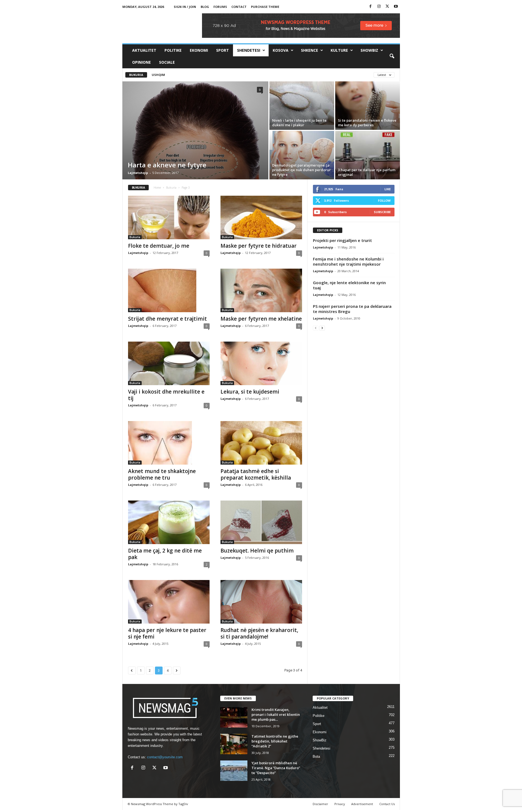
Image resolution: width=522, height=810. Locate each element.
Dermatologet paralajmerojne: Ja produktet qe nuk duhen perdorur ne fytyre (301, 170)
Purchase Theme (265, 7)
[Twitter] (387, 7)
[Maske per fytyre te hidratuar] (261, 217)
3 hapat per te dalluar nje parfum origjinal (366, 172)
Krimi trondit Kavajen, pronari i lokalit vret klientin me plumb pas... (275, 714)
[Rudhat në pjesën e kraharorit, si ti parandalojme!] (261, 602)
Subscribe (382, 212)
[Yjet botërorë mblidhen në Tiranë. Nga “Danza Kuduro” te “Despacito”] (233, 770)
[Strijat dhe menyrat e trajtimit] (169, 290)
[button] (392, 56)
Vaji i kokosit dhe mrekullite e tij (166, 395)
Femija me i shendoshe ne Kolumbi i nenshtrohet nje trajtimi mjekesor (348, 261)
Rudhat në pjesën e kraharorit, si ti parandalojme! (259, 633)
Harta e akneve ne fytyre (167, 164)
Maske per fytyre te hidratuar (258, 245)
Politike (173, 50)
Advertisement (362, 804)
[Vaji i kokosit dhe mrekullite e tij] (169, 363)
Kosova (280, 50)
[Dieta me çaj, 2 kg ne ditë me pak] (169, 522)
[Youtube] (396, 7)
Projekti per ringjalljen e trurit (342, 240)
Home (157, 187)
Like (387, 189)
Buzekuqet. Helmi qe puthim (257, 550)
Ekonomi (199, 50)
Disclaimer (320, 804)
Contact (239, 7)
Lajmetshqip (138, 173)
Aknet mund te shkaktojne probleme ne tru (162, 474)
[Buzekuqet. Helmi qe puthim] (261, 522)
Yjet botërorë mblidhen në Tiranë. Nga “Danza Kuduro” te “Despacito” (275, 767)
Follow (384, 200)
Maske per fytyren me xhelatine (261, 318)
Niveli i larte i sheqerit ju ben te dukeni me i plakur (299, 122)
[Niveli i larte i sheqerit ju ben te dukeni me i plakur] (301, 103)
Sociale (167, 62)
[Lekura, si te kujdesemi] (261, 363)
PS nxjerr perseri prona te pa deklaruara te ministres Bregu (352, 308)
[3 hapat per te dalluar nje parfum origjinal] (367, 155)
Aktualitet (144, 50)
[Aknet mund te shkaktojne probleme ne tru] (169, 443)
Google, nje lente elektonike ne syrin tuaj (349, 285)
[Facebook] (370, 7)
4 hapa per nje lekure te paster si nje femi (167, 633)
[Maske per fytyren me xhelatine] (261, 290)
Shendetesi (248, 50)
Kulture (339, 50)
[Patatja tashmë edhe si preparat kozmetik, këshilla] (261, 443)
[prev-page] (315, 328)
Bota (316, 756)
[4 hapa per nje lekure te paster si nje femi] (169, 602)
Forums (220, 7)
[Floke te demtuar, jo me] (169, 217)
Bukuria (136, 75)
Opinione (141, 62)
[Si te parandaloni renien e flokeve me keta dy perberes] (367, 105)
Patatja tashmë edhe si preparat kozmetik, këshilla (255, 474)
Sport (222, 50)
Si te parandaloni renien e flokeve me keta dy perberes (367, 122)
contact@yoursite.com (165, 757)
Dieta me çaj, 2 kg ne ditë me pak (165, 554)
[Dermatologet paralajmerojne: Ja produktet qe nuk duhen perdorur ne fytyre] (301, 155)
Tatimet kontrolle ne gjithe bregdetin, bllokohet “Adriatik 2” (274, 741)
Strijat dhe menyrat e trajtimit (167, 318)
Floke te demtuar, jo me (158, 245)
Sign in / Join (185, 7)
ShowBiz (369, 50)
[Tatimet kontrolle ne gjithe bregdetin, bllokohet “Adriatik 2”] (233, 744)
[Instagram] (379, 7)
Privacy (339, 804)
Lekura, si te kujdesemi (249, 391)
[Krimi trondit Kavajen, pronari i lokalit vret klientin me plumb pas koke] (233, 717)
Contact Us (387, 804)
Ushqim (158, 75)
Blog (205, 7)
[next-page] (322, 328)
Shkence (309, 50)
